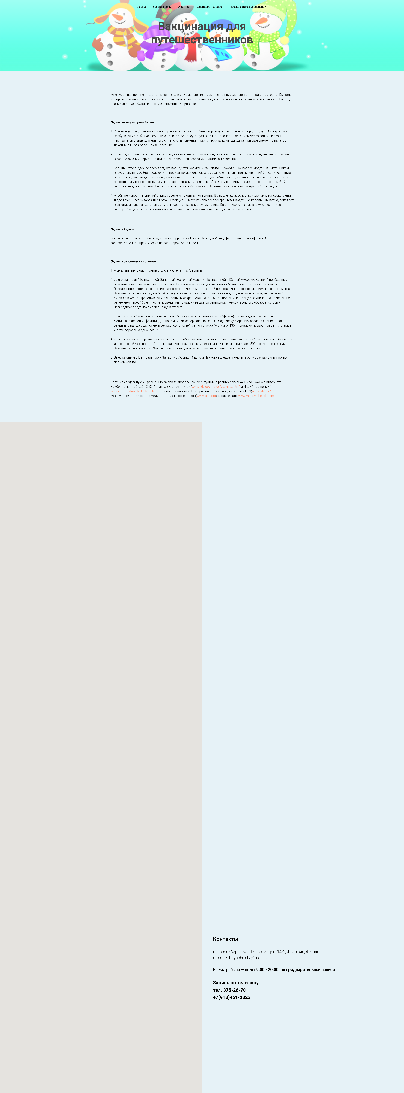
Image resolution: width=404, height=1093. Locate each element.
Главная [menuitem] (141, 6)
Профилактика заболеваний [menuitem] (248, 6)
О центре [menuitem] (184, 6)
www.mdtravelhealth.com (256, 396)
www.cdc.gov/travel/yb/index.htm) (216, 386)
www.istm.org (206, 396)
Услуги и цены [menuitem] (162, 6)
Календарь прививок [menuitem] (209, 6)
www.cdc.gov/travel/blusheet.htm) (134, 391)
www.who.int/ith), (264, 391)
